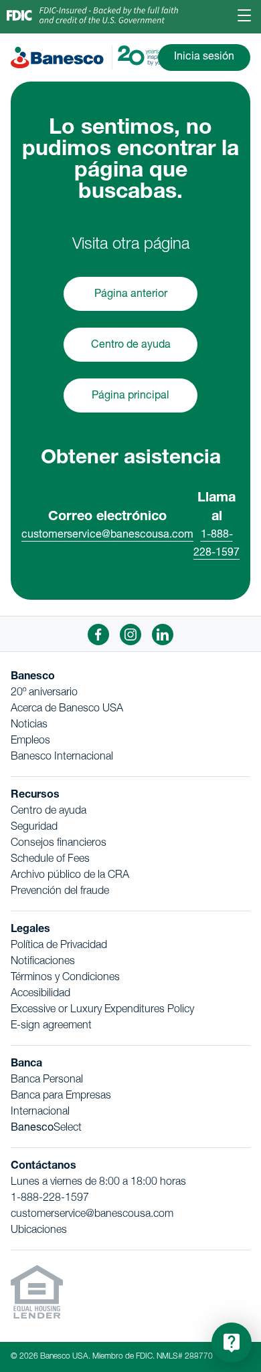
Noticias (29, 725)
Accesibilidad (40, 994)
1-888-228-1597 (50, 1198)
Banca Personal (47, 1080)
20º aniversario (44, 693)
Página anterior (130, 295)
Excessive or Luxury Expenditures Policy (102, 1010)
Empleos (30, 741)
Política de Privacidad (59, 946)
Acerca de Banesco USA (67, 709)
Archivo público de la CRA (70, 876)
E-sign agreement (51, 1026)
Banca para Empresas (61, 1096)
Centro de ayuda (131, 345)
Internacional (40, 1112)
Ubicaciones (39, 1231)
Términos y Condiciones (65, 978)
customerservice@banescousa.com (107, 535)
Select (46, 1128)
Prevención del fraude (60, 892)
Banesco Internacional (62, 757)
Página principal (130, 396)
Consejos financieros (58, 843)
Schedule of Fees (50, 859)
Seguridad (34, 827)
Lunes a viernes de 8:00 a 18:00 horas (98, 1182)
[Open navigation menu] (245, 17)
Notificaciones (43, 962)
